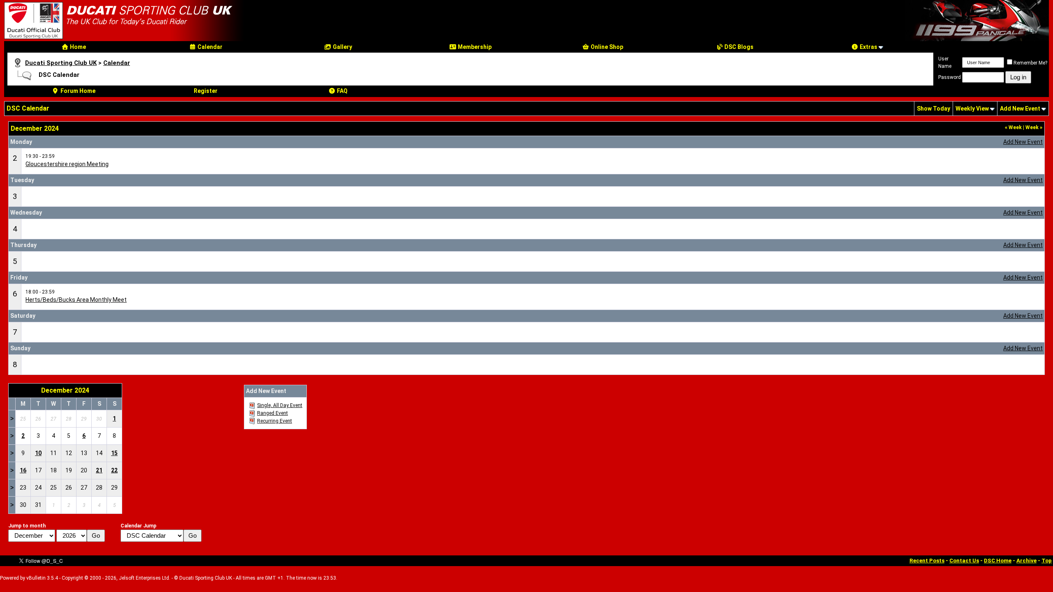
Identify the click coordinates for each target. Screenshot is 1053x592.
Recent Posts (926, 560)
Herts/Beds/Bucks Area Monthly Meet (76, 299)
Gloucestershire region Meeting (67, 164)
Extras (867, 47)
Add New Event (1020, 108)
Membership (474, 47)
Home (77, 47)
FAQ (342, 91)
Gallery (342, 47)
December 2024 (65, 390)
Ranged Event (272, 413)
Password (949, 77)
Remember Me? (1030, 63)
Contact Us (964, 560)
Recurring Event (274, 421)
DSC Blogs (738, 47)
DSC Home (997, 560)
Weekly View (972, 108)
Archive (1026, 560)
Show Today (933, 108)
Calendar (209, 47)
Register (206, 91)
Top (1046, 560)
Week (1013, 127)
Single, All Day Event (279, 405)
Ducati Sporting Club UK (61, 63)
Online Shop (606, 47)
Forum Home (77, 91)
